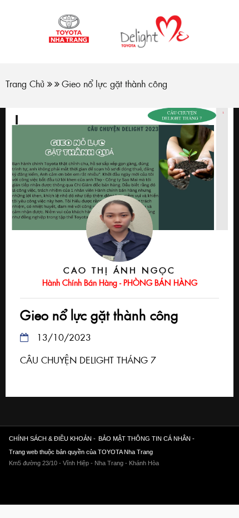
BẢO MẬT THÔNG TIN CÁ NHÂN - (146, 438)
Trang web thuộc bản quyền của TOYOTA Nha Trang (81, 452)
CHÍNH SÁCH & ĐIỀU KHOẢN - (52, 438)
